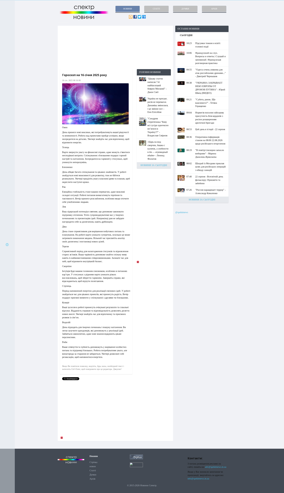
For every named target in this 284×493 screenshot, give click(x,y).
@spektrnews (181, 212)
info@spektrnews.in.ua (198, 478)
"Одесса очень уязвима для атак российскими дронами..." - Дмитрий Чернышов (210, 73)
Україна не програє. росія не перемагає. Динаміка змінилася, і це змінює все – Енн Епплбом (157, 105)
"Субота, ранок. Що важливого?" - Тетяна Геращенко (206, 103)
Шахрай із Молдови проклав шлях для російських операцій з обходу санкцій (210, 166)
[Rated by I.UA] (136, 464)
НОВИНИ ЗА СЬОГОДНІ (154, 165)
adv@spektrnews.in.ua (215, 467)
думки (185, 9)
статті (156, 9)
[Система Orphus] (136, 456)
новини (127, 9)
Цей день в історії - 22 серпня (210, 129)
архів (214, 9)
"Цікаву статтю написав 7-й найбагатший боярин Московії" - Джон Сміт (157, 85)
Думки (92, 474)
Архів (92, 478)
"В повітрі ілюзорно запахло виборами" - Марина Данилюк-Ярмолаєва (209, 153)
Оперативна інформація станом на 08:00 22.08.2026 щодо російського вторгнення (210, 140)
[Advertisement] (115, 47)
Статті (92, 470)
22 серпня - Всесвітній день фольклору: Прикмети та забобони (209, 180)
